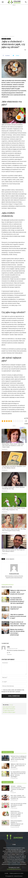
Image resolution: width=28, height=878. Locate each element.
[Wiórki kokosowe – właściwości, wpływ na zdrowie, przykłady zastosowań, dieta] (5, 813)
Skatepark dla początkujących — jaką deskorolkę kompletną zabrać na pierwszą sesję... (18, 758)
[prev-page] (12, 639)
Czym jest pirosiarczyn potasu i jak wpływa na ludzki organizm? (18, 805)
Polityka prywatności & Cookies (16, 873)
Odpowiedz (9, 654)
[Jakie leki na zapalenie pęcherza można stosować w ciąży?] (5, 616)
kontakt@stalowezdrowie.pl (14, 869)
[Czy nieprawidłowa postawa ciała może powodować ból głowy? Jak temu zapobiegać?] (5, 599)
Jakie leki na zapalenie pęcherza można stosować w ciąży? (18, 616)
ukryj (11, 704)
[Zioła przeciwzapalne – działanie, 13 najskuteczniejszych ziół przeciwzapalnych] (5, 822)
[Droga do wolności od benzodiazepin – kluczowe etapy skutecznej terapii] (5, 623)
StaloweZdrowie (14, 573)
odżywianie (11, 36)
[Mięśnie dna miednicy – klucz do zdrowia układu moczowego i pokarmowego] (5, 631)
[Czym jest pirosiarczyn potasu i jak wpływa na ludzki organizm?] (5, 805)
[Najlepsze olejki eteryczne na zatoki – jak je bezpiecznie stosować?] (5, 592)
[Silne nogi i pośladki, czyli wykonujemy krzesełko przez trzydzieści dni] (5, 797)
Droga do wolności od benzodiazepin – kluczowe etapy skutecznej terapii (18, 623)
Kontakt (6, 873)
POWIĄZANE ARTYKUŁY (8, 584)
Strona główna (5, 36)
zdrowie (8, 38)
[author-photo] (14, 571)
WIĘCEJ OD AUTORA (7, 587)
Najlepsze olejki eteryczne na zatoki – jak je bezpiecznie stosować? (18, 592)
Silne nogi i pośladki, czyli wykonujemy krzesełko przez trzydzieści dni (18, 797)
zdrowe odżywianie (10, 559)
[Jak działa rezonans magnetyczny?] (5, 609)
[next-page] (15, 639)
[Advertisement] (14, 20)
